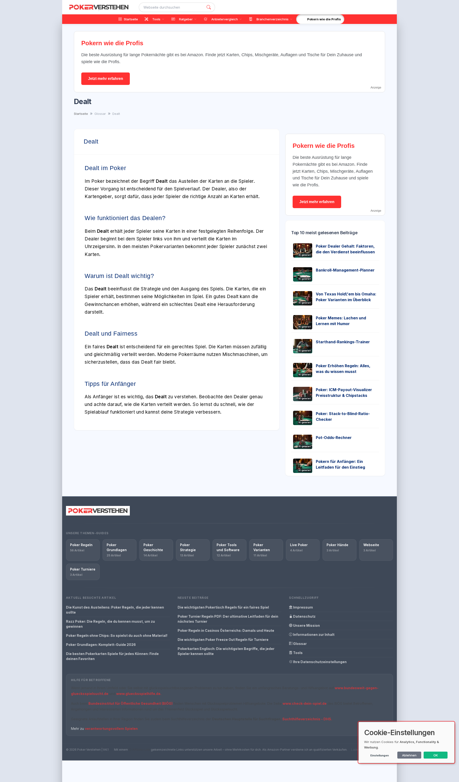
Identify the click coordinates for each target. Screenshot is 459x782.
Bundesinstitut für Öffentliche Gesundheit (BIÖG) (130, 703)
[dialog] (406, 742)
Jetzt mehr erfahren (105, 79)
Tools (297, 653)
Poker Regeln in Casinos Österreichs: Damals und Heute (226, 630)
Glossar (299, 644)
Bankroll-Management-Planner (345, 270)
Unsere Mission (306, 625)
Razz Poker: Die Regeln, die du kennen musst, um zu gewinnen (110, 623)
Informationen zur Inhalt (313, 634)
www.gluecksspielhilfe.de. (138, 694)
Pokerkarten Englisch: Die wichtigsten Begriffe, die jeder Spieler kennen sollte (226, 651)
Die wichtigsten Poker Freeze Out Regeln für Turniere (223, 640)
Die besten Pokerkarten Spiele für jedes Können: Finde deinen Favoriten (112, 656)
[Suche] (209, 7)
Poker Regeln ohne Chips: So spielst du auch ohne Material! (116, 635)
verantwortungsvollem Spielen (111, 729)
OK (435, 755)
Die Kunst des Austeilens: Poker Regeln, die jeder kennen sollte (115, 609)
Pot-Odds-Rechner (334, 437)
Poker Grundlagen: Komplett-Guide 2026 (101, 645)
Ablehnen (409, 755)
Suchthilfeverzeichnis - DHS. (307, 719)
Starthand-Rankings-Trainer (343, 341)
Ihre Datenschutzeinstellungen (319, 662)
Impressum (302, 607)
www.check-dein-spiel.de (305, 703)
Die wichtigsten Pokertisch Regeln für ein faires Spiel (223, 607)
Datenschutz (304, 616)
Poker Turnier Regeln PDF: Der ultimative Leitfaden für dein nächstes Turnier (228, 618)
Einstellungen (379, 755)
